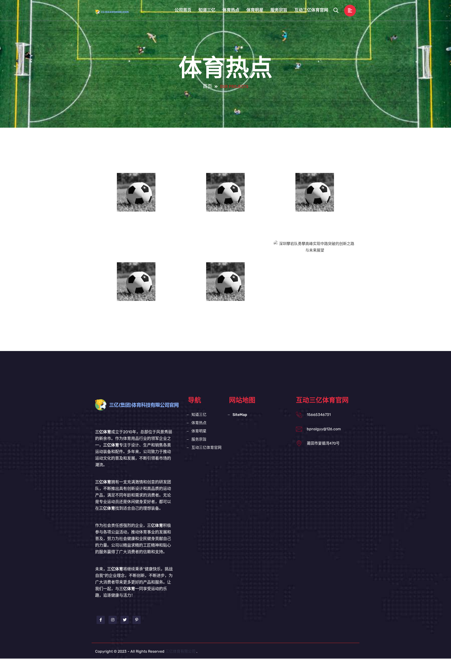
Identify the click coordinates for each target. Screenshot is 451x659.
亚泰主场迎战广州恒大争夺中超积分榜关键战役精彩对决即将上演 (136, 203)
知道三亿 (206, 10)
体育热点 (230, 10)
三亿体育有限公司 (180, 651)
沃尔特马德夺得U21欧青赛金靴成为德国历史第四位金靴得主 (315, 198)
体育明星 (254, 10)
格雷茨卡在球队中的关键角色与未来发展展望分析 (225, 198)
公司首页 (183, 10)
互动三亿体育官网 (311, 10)
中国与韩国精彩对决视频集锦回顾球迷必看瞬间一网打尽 (225, 287)
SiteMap (240, 414)
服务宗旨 (278, 10)
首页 (207, 86)
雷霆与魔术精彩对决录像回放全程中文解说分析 (136, 287)
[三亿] (116, 12)
